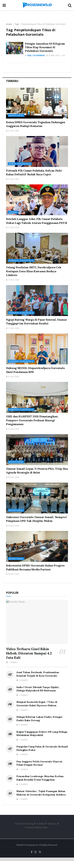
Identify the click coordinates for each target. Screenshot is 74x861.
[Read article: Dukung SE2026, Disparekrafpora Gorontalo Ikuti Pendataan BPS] (37, 348)
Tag (16, 24)
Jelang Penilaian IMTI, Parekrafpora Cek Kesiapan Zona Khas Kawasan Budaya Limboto (33, 271)
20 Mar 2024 (53, 55)
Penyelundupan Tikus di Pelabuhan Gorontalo (43, 24)
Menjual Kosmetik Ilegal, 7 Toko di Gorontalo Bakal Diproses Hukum (36, 703)
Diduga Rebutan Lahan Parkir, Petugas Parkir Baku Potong (39, 718)
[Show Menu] (4, 5)
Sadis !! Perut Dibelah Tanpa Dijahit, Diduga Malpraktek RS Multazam (37, 689)
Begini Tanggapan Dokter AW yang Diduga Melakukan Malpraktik (41, 733)
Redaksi (52, 823)
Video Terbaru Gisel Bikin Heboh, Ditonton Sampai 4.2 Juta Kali (29, 653)
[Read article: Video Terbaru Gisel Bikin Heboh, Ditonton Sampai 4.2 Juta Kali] (37, 622)
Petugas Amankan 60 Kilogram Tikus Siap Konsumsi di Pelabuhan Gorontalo (45, 47)
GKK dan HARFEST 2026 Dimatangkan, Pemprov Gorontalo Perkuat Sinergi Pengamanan (32, 420)
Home (9, 24)
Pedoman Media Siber (36, 827)
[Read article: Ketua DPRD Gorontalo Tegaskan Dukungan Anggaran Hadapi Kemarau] (37, 103)
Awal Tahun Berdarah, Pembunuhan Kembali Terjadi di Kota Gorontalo (37, 674)
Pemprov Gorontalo (21, 260)
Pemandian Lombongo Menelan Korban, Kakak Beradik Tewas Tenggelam (40, 778)
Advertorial (16, 115)
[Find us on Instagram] (35, 852)
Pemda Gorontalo (20, 163)
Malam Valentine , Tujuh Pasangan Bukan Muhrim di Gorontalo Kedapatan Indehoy (41, 793)
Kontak (40, 823)
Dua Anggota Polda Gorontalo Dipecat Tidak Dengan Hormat (39, 763)
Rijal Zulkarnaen (36, 55)
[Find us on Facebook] (31, 852)
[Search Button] (69, 5)
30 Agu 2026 (13, 477)
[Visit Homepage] (37, 5)
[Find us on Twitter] (40, 852)
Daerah (13, 212)
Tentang (29, 823)
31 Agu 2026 (13, 131)
